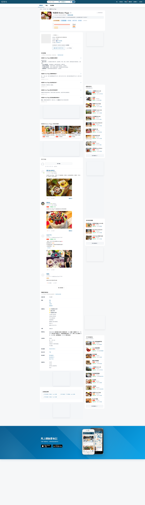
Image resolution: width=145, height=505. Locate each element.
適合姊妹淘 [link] (51, 355)
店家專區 (135, 1)
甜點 (47, 9)
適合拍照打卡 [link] (51, 357)
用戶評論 (43, 159)
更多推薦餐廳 (94, 243)
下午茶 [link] (75, 20)
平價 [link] (50, 352)
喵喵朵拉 (48, 202)
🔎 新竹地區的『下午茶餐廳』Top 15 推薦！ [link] (68, 394)
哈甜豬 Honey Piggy (61, 12)
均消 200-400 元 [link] (52, 348)
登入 (117, 1)
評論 (46, 5)
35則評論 (74, 27)
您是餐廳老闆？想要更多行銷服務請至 (60, 45)
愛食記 (41, 9)
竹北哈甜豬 (60, 40)
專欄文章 (130, 1)
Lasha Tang (48, 234)
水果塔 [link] (50, 303)
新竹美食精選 (56, 20)
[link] (100, 93)
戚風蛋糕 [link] (51, 305)
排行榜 (140, 1)
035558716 (58, 42)
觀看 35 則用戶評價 (59, 48)
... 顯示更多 (49, 247)
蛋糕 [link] (80, 20)
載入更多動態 (60, 287)
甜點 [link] (69, 20)
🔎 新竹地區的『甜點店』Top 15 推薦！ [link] (50, 394)
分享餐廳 (70, 48)
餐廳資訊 (41, 5)
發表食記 (121, 1)
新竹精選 (44, 9)
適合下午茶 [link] (51, 358)
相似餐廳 (52, 5)
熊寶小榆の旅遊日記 (50, 170)
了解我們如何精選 (58, 294)
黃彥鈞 (47, 273)
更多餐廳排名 (94, 155)
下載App (125, 1)
